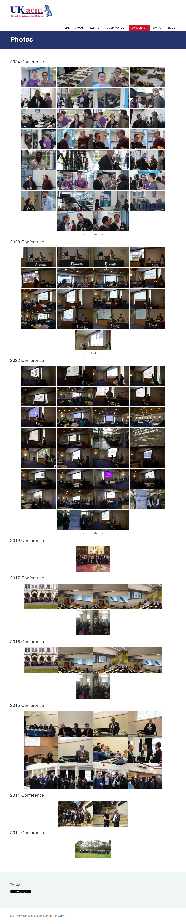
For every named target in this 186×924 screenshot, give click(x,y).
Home (66, 27)
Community (139, 27)
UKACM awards (115, 27)
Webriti (61, 916)
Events (95, 27)
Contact (158, 27)
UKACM (79, 27)
